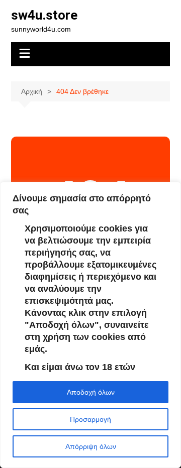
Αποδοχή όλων (91, 392)
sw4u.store (44, 15)
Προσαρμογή (90, 419)
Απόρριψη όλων (90, 446)
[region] (90, 325)
